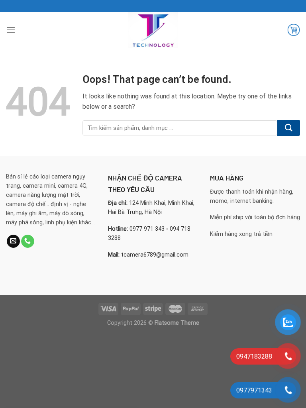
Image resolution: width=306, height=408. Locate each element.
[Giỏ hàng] (293, 30)
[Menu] (11, 29)
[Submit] (288, 128)
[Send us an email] (13, 241)
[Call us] (27, 241)
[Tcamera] (153, 30)
